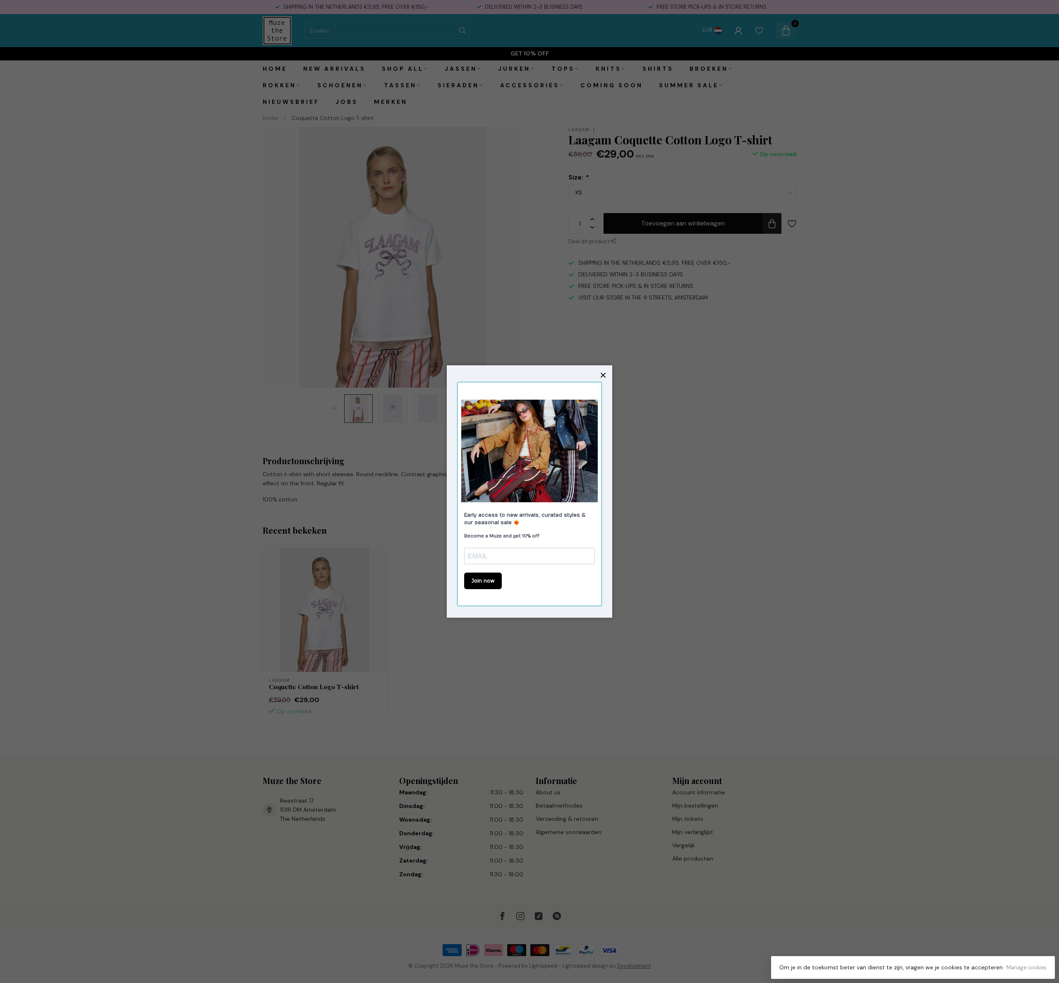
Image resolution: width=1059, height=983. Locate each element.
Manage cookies (1026, 967)
